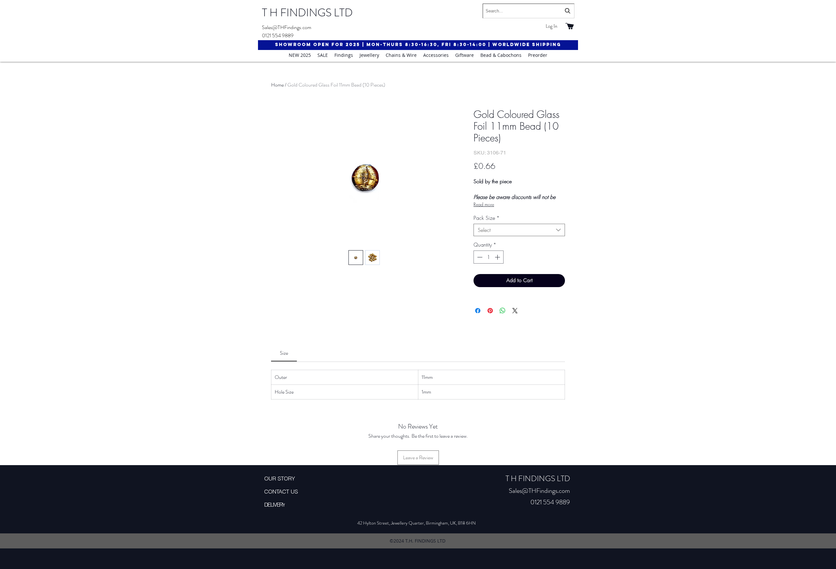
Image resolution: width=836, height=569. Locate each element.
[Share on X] (515, 311)
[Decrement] (479, 257)
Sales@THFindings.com (286, 27)
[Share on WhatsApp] (502, 311)
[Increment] (498, 257)
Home (277, 85)
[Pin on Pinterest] (490, 311)
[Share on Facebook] (478, 311)
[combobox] (528, 11)
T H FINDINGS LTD (307, 13)
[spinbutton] (488, 257)
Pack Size (487, 218)
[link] (284, 353)
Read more (484, 204)
